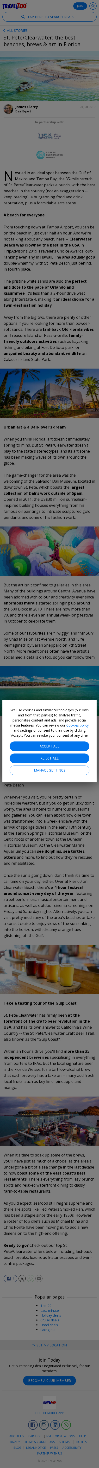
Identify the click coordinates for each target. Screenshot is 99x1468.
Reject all (49, 758)
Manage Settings (49, 770)
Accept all (49, 746)
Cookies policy (77, 725)
